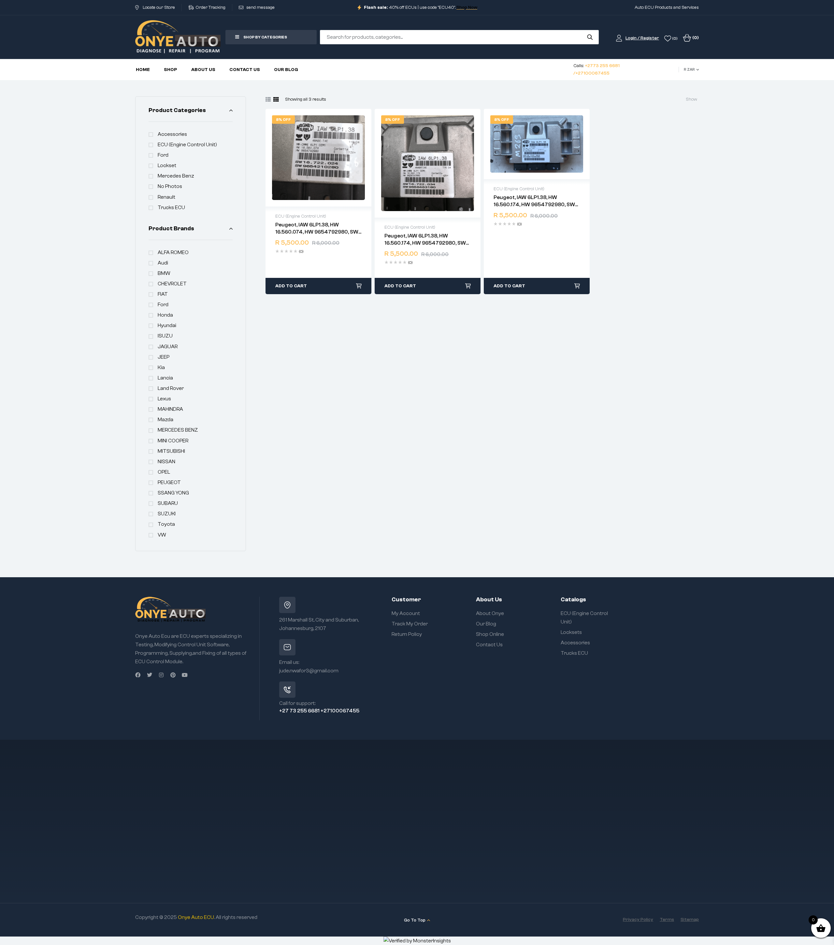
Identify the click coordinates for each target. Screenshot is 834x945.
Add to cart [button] (291, 286)
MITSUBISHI (171, 451)
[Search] (590, 37)
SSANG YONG (173, 493)
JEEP (163, 357)
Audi (163, 263)
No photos (170, 186)
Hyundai (167, 325)
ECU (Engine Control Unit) (187, 145)
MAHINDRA (170, 409)
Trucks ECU (171, 207)
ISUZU (165, 336)
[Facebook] (137, 675)
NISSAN (166, 462)
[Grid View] (276, 99)
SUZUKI (167, 514)
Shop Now (466, 7)
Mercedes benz (176, 176)
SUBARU (168, 503)
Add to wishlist (304, 157)
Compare (332, 157)
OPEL (164, 472)
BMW (164, 273)
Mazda (165, 419)
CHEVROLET (172, 284)
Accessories (172, 134)
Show (691, 99)
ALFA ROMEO (173, 252)
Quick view (318, 157)
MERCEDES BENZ (178, 430)
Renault (166, 197)
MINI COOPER (173, 441)
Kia (161, 367)
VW (162, 535)
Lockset (167, 165)
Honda (165, 315)
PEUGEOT (169, 482)
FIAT (163, 294)
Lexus (164, 399)
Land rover (171, 388)
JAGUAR (168, 347)
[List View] (268, 99)
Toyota (166, 524)
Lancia (165, 378)
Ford (163, 155)
